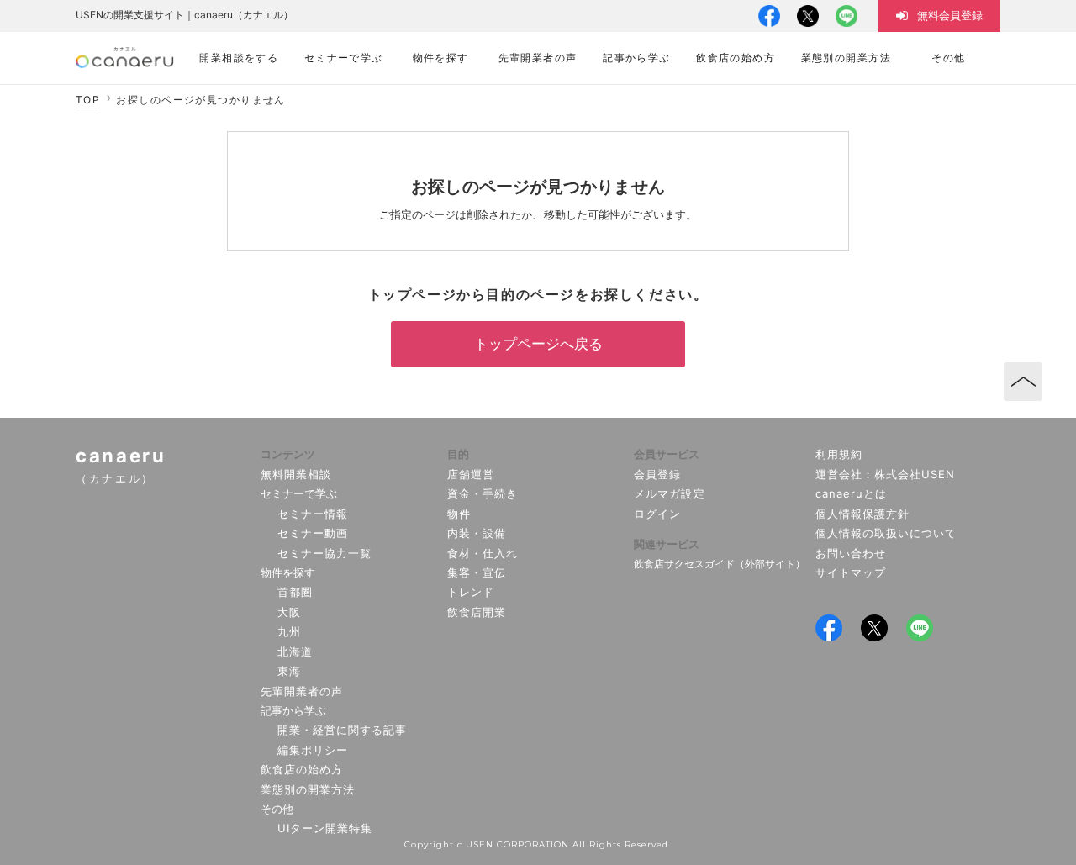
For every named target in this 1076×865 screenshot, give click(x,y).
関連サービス (666, 544)
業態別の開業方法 (308, 789)
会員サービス (666, 454)
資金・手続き (482, 493)
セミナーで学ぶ (299, 493)
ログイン (657, 513)
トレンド (470, 592)
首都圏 (295, 592)
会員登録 (657, 474)
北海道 (295, 651)
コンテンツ (288, 454)
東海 (289, 671)
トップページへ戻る (538, 343)
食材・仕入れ (482, 553)
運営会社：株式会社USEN (885, 474)
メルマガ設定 (669, 493)
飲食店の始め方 (302, 769)
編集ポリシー (312, 750)
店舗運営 (470, 474)
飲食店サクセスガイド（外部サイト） (719, 563)
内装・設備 (476, 533)
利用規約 (838, 454)
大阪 (289, 612)
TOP (88, 99)
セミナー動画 (312, 533)
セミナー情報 (312, 513)
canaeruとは (851, 493)
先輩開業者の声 (302, 691)
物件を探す (288, 572)
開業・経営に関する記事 (342, 729)
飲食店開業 (476, 612)
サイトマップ (850, 572)
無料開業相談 (296, 474)
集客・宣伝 (476, 572)
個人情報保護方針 (862, 513)
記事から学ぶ (293, 710)
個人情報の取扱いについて (886, 533)
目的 (458, 454)
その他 (277, 808)
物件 (459, 513)
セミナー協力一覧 (324, 553)
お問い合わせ (850, 553)
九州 (289, 631)
